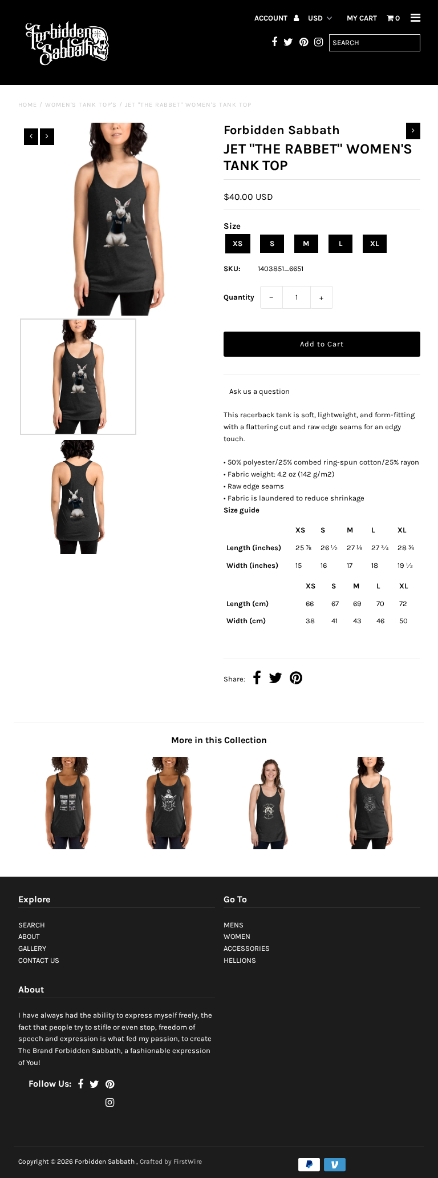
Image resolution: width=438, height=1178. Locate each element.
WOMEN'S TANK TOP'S (81, 104)
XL (374, 243)
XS (237, 243)
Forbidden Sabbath (105, 1161)
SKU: (232, 268)
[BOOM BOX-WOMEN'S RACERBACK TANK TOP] (68, 846)
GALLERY (32, 948)
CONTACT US (38, 960)
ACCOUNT (271, 18)
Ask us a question (259, 391)
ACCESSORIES (247, 948)
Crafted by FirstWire (171, 1161)
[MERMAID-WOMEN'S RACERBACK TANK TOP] (269, 846)
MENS (234, 925)
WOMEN (237, 936)
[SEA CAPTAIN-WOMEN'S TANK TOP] (169, 846)
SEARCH (31, 925)
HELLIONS (240, 960)
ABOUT (29, 936)
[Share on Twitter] (275, 679)
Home (27, 104)
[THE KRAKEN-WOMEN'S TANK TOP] (370, 846)
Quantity (239, 297)
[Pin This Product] (296, 679)
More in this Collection (219, 740)
